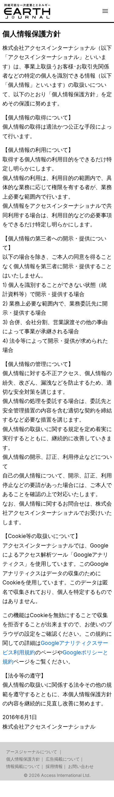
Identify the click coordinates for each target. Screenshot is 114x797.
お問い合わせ (81, 766)
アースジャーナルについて (32, 751)
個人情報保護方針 (23, 759)
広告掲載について (63, 759)
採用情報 (54, 766)
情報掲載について (23, 766)
